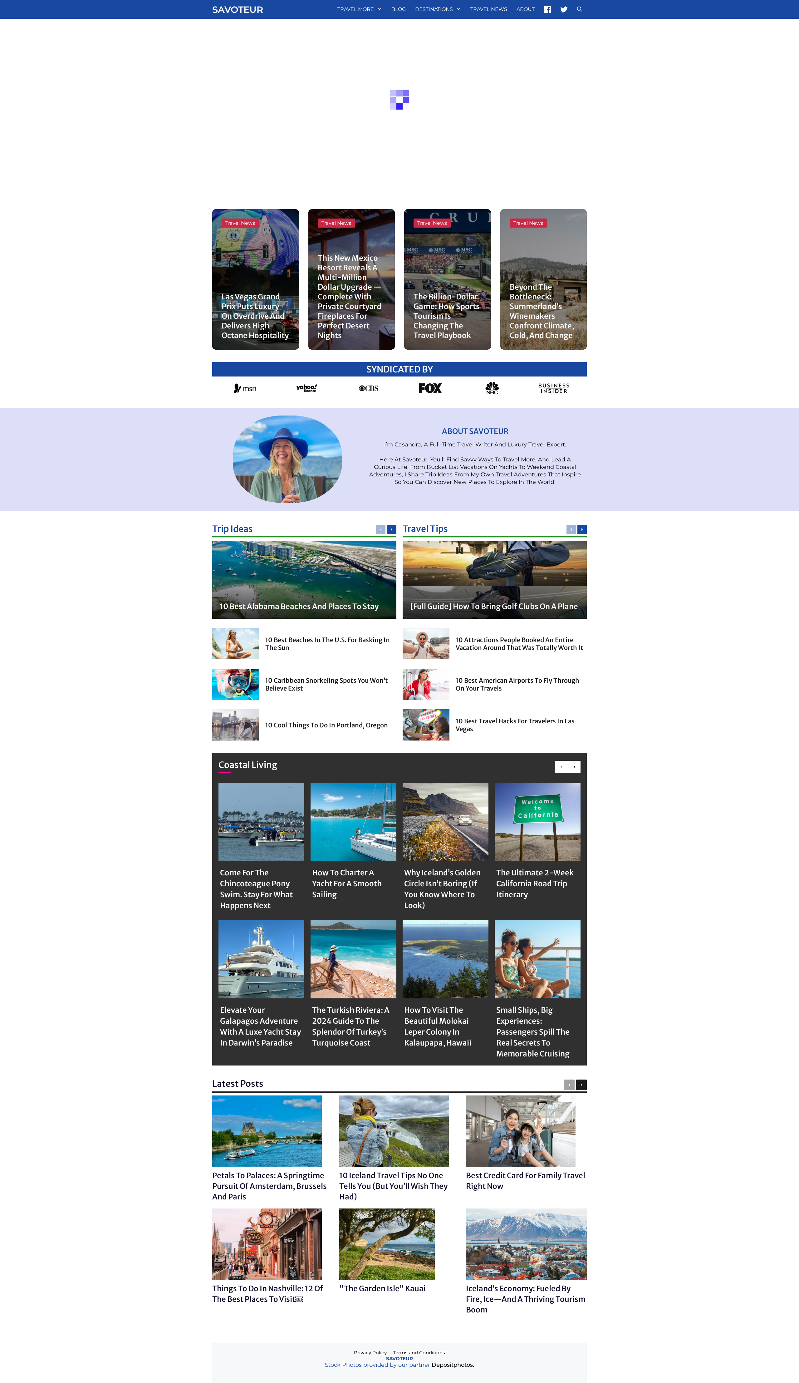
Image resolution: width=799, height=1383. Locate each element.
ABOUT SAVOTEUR (475, 431)
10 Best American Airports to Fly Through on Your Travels (517, 684)
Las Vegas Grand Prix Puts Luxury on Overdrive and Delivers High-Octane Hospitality (255, 316)
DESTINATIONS (434, 9)
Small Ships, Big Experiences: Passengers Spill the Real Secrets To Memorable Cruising (533, 1032)
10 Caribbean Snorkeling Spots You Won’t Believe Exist (326, 684)
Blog (398, 9)
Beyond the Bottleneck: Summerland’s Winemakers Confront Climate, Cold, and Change (542, 311)
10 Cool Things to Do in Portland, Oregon (326, 725)
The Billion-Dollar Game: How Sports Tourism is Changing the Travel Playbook (447, 316)
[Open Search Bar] (579, 9)
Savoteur (237, 9)
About (526, 9)
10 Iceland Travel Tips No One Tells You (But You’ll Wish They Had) (393, 1186)
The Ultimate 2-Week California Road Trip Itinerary (535, 883)
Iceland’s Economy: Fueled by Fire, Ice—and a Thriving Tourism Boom (526, 1299)
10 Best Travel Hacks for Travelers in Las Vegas (515, 725)
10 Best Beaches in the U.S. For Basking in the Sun (327, 644)
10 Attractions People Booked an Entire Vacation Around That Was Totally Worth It (519, 644)
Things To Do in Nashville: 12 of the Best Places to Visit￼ (267, 1294)
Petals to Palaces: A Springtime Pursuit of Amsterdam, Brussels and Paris (269, 1186)
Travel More (355, 9)
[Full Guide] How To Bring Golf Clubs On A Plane (494, 606)
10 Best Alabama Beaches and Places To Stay (299, 606)
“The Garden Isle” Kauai (382, 1288)
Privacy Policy (370, 1353)
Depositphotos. (453, 1364)
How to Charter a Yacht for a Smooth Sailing (347, 883)
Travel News (488, 9)
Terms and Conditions (419, 1353)
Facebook (547, 9)
